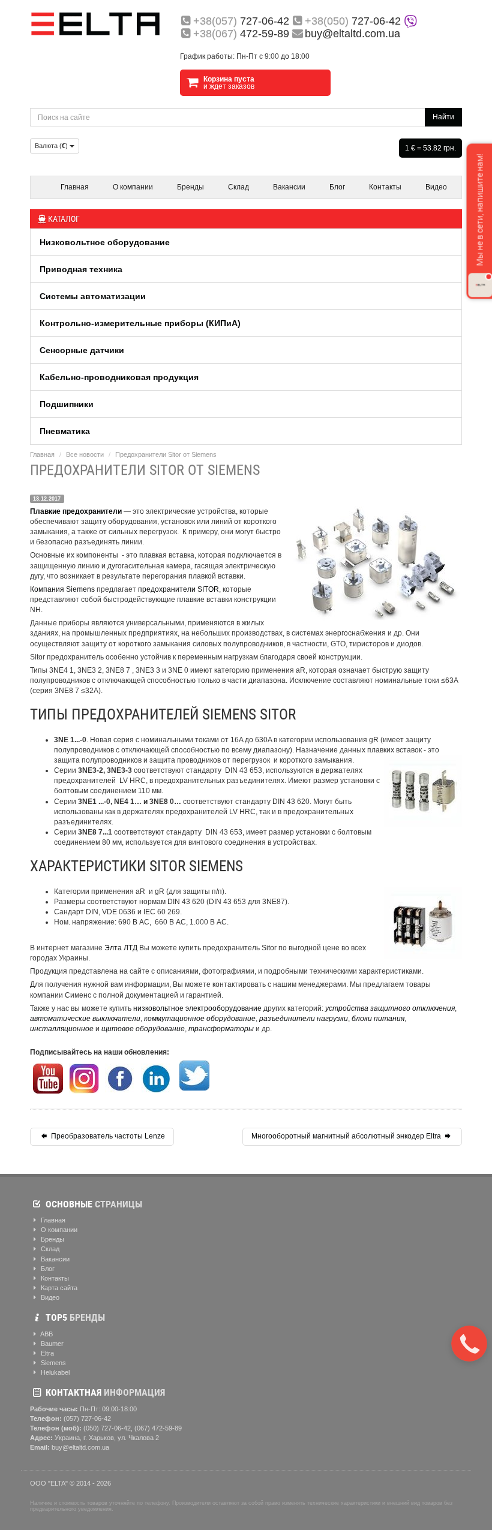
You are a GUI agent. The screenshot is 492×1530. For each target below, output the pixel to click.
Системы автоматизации (93, 296)
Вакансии (289, 187)
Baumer (51, 1343)
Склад (238, 187)
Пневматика (65, 431)
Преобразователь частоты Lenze (107, 1136)
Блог (337, 187)
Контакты (385, 187)
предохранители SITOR (178, 589)
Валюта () (52, 145)
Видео (436, 187)
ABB (46, 1334)
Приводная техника (81, 269)
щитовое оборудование (143, 1029)
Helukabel (54, 1372)
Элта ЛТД (120, 948)
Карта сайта (58, 1287)
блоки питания (378, 1018)
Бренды (190, 187)
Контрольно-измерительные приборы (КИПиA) (140, 323)
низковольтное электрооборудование (197, 1008)
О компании (133, 187)
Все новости (85, 454)
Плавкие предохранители (76, 511)
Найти (443, 117)
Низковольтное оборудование (105, 242)
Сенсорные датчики (82, 350)
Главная (75, 187)
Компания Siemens (62, 589)
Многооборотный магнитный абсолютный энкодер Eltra (347, 1136)
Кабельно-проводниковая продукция (119, 377)
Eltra (46, 1353)
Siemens (52, 1362)
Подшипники (67, 404)
